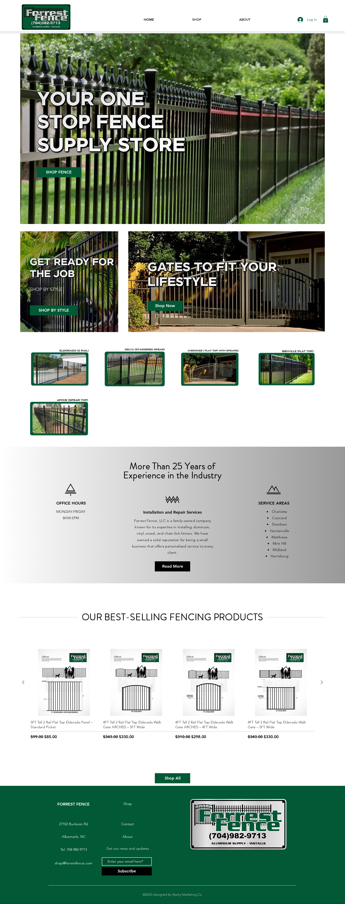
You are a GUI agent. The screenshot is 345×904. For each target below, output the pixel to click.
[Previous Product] (23, 682)
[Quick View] (64, 682)
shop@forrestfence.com (73, 863)
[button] (325, 19)
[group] (172, 701)
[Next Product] (322, 682)
